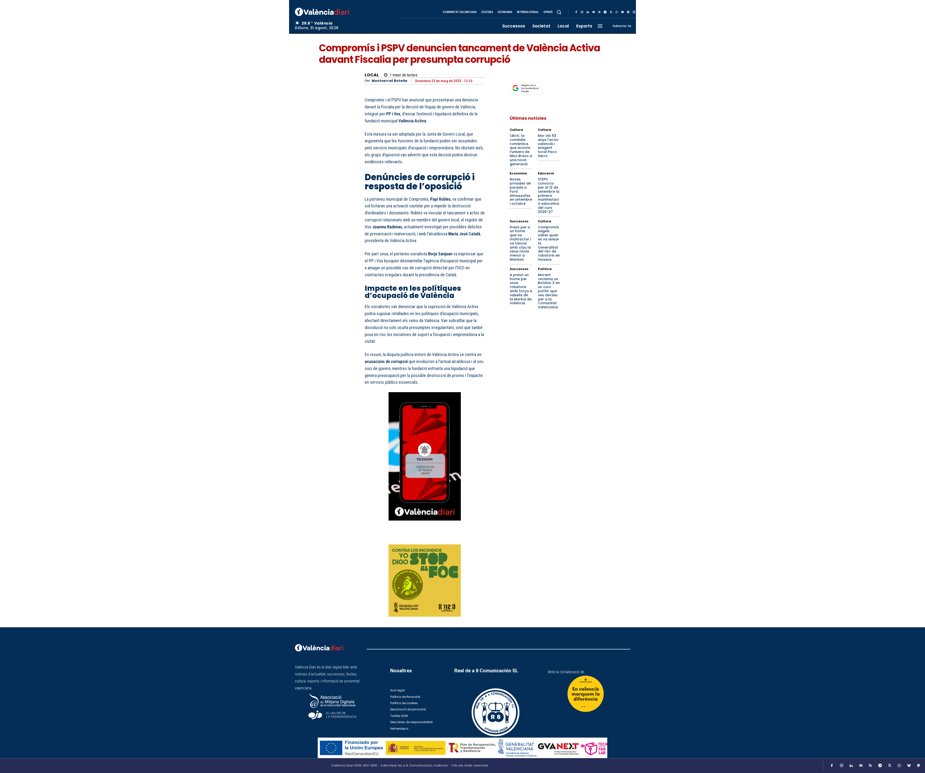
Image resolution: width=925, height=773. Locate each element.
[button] (559, 12)
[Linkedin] (588, 12)
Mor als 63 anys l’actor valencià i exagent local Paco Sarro (548, 145)
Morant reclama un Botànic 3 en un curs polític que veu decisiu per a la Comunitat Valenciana (549, 291)
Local (372, 75)
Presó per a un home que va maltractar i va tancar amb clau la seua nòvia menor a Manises (520, 243)
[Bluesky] (622, 12)
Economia (518, 173)
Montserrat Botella (389, 81)
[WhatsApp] (617, 12)
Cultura (516, 129)
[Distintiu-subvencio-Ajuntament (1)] (585, 694)
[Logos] (462, 748)
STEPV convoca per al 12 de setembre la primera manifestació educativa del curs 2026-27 (548, 195)
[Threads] (634, 12)
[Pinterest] (457, 538)
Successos (519, 221)
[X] (611, 12)
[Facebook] (576, 12)
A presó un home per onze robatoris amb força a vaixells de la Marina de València (521, 289)
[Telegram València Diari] (425, 524)
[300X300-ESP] (425, 580)
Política (545, 269)
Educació (546, 173)
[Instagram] (582, 12)
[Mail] (593, 12)
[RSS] (599, 12)
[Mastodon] (628, 12)
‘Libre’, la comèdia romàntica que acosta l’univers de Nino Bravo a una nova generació (521, 149)
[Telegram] (605, 12)
